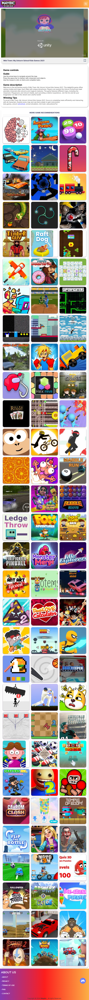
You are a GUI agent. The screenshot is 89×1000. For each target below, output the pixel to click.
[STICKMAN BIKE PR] (44, 442)
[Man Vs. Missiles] (16, 272)
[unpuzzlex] (73, 272)
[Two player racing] (16, 924)
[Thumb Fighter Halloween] (16, 895)
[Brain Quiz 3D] (73, 867)
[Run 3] (44, 187)
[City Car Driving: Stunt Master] (73, 583)
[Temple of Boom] (73, 810)
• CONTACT (5, 993)
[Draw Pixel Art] (16, 669)
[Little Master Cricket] (44, 697)
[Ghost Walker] (73, 640)
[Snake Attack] (16, 215)
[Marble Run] (73, 470)
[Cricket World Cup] (73, 215)
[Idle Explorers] (73, 555)
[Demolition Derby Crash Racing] (16, 187)
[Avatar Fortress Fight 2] (16, 952)
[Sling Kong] (16, 442)
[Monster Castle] (44, 555)
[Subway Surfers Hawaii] (44, 498)
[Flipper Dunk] (44, 669)
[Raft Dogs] (44, 243)
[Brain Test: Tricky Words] (16, 130)
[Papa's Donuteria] (44, 272)
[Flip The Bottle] (16, 839)
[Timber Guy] (16, 243)
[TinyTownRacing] (44, 924)
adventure (21, 104)
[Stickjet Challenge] (73, 442)
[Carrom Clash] (16, 810)
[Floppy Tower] (44, 810)
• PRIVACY (5, 981)
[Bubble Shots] (73, 498)
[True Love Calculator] (44, 612)
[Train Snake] (73, 187)
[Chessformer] (44, 725)
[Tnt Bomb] (73, 754)
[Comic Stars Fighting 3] (73, 612)
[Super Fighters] (73, 300)
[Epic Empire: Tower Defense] (44, 952)
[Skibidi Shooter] (73, 839)
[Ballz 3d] (73, 130)
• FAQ (3, 989)
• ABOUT (4, 977)
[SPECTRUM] (16, 328)
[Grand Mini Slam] (16, 754)
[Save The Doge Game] (73, 697)
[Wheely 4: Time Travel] (73, 952)
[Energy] (44, 215)
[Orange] (16, 470)
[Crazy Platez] (44, 413)
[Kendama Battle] (44, 839)
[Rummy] (16, 413)
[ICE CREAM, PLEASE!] (73, 895)
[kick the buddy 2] (44, 782)
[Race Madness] (16, 158)
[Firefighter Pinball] (16, 555)
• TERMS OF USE (8, 985)
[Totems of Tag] (44, 583)
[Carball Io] (16, 867)
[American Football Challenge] (73, 725)
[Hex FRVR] (44, 385)
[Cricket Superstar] (44, 300)
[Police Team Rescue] (73, 385)
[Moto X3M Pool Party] (44, 867)
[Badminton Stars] (44, 158)
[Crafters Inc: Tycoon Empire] (16, 782)
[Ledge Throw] (16, 527)
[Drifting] (16, 498)
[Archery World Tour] (44, 895)
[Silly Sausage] (44, 470)
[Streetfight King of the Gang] (73, 924)
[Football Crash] (73, 782)
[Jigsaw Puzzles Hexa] (73, 243)
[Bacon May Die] (16, 640)
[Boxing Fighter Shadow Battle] (44, 357)
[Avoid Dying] (16, 697)
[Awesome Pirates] (44, 130)
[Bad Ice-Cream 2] (16, 612)
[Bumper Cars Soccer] (44, 754)
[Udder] (73, 328)
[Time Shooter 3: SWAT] (16, 300)
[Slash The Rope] (16, 725)
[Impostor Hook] (16, 385)
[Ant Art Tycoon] (16, 583)
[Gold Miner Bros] (73, 527)
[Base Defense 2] (44, 640)
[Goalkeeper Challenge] (73, 669)
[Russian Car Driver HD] (16, 357)
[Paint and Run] (44, 328)
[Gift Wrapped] (73, 158)
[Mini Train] (73, 357)
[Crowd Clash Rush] (73, 413)
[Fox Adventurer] (44, 527)
